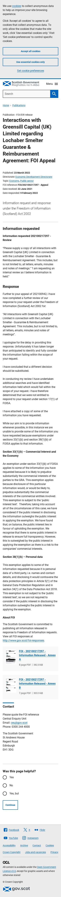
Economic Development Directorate (33, 176)
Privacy (54, 852)
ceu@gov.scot (19, 722)
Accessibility (9, 845)
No (11, 785)
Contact (37, 845)
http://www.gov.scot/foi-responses (23, 640)
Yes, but (14, 793)
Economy (14, 180)
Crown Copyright (12, 852)
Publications (18, 105)
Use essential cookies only (30, 62)
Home (6, 105)
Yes (11, 777)
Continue (10, 805)
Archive (24, 845)
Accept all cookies (30, 51)
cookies (16, 6)
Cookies (50, 845)
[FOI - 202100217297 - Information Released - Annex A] (10, 657)
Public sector (27, 180)
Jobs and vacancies (35, 852)
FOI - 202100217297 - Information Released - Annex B (37, 683)
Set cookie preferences (30, 70)
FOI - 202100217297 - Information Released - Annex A (37, 655)
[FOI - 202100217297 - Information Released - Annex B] (10, 685)
